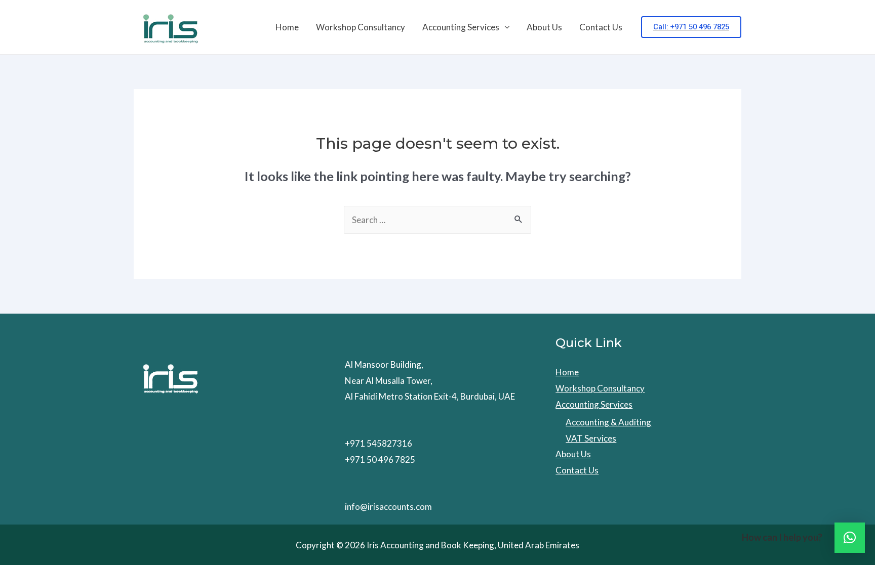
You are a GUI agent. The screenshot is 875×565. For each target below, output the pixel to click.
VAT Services (591, 438)
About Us (544, 27)
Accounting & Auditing (608, 422)
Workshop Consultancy (360, 27)
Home (287, 27)
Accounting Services (460, 27)
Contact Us (600, 27)
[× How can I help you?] (849, 538)
